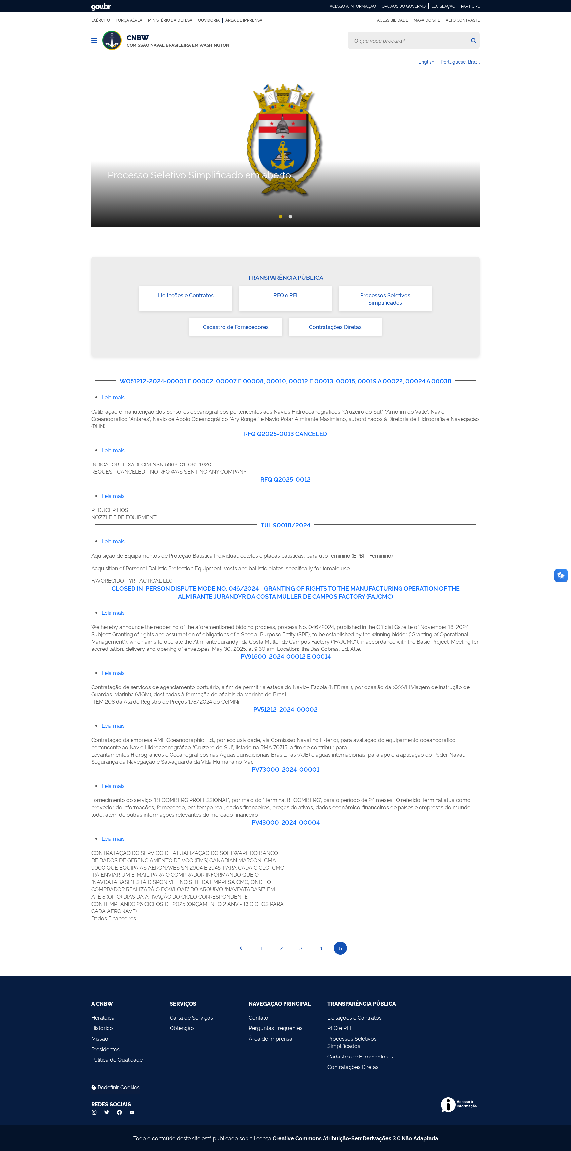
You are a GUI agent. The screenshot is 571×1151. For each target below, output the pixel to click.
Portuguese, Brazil (460, 61)
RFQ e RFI (285, 295)
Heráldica (103, 1017)
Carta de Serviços (191, 1017)
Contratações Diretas (335, 326)
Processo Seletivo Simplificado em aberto (199, 174)
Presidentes (105, 1049)
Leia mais (113, 397)
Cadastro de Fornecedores (236, 326)
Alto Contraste (463, 20)
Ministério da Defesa (170, 20)
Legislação (443, 6)
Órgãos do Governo (404, 6)
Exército (100, 20)
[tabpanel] (285, 153)
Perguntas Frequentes (276, 1027)
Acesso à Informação (353, 6)
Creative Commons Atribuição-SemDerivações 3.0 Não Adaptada (355, 1138)
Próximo (473, 153)
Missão (99, 1038)
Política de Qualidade (117, 1059)
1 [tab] (280, 217)
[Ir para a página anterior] (241, 948)
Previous (98, 153)
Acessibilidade (392, 20)
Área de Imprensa (243, 20)
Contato (258, 1017)
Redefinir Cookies (118, 1087)
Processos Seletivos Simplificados (385, 298)
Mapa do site (427, 20)
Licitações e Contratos (186, 295)
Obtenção (182, 1027)
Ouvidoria (209, 20)
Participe (470, 6)
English (426, 61)
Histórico (102, 1027)
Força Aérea (129, 20)
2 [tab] (290, 217)
